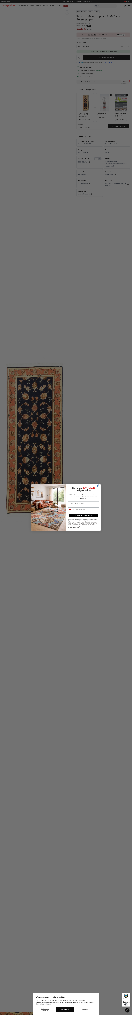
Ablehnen (85, 1010)
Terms (77, 527)
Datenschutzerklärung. (43, 1004)
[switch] (126, 1005)
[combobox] (71, 510)
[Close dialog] (98, 486)
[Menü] (129, 994)
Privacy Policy (71, 527)
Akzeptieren (65, 1010)
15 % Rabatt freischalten (83, 515)
